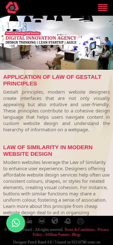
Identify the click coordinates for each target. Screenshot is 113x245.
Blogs (76, 234)
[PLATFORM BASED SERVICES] (42, 221)
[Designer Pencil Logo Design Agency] (12, 7)
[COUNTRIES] (55, 221)
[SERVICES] (67, 221)
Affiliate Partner (57, 234)
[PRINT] (80, 221)
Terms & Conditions (79, 229)
